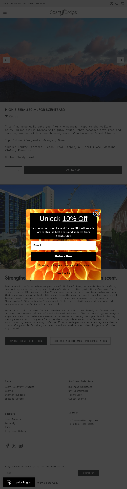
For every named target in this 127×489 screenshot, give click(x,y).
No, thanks (63, 273)
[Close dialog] (96, 213)
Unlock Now (63, 256)
